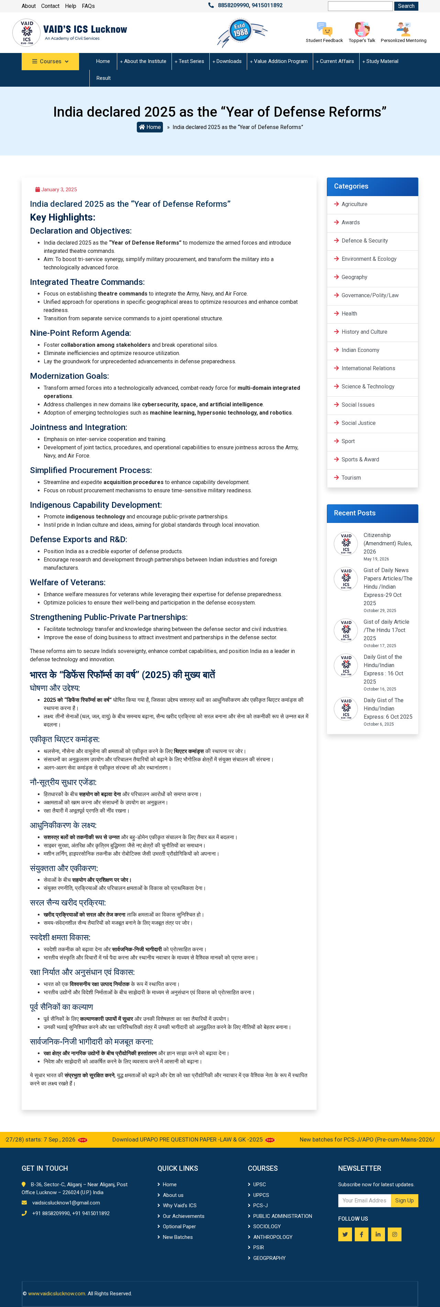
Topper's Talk (362, 40)
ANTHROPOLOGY (273, 1237)
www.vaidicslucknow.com (56, 1293)
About (29, 6)
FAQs (88, 6)
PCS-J (260, 1205)
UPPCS (261, 1195)
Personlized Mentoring (404, 40)
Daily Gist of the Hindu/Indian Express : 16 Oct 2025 (383, 669)
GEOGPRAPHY (269, 1258)
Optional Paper (179, 1226)
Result (104, 78)
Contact (50, 6)
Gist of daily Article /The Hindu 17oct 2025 (386, 630)
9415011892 (267, 5)
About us (173, 1195)
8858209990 (233, 5)
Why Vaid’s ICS (180, 1205)
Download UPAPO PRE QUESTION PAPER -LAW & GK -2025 (170, 1139)
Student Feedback (324, 40)
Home (103, 61)
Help (70, 6)
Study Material (382, 61)
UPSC (259, 1184)
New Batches (178, 1237)
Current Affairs (337, 61)
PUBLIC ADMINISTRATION (282, 1216)
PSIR (258, 1247)
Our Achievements (184, 1216)
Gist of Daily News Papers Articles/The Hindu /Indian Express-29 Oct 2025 (388, 587)
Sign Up (404, 1200)
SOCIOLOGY (267, 1226)
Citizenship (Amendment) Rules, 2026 (388, 543)
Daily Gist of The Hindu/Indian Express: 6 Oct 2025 (388, 708)
